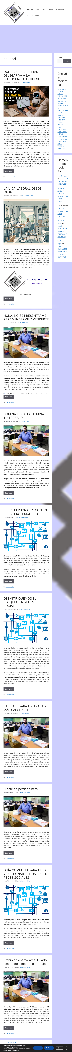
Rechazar (48, 1048)
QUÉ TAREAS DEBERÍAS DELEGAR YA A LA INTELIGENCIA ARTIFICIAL (23, 75)
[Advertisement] (36, 38)
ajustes (17, 1050)
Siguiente (12, 1042)
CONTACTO (35, 15)
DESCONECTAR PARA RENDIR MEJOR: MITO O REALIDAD (63, 93)
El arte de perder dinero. (21, 789)
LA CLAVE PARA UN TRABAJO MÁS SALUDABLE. (26, 708)
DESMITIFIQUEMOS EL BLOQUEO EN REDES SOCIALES (20, 602)
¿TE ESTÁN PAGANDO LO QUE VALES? (63, 181)
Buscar (60, 58)
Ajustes (59, 1048)
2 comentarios (10, 304)
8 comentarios (10, 498)
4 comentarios (10, 402)
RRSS (51, 10)
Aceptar (38, 1048)
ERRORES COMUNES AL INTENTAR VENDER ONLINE (63, 120)
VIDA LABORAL (41, 10)
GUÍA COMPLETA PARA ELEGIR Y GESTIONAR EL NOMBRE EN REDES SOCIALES (26, 873)
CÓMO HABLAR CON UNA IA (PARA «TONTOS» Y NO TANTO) (63, 231)
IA (27, 15)
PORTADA (30, 10)
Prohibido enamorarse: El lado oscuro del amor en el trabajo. (25, 962)
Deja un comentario (11, 177)
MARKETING (60, 10)
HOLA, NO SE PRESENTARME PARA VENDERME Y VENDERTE (26, 317)
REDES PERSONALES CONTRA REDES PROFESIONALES (26, 512)
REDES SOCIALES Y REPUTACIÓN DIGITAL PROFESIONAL (63, 132)
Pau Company (62, 176)
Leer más (8, 171)
